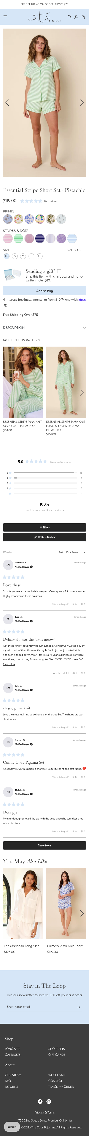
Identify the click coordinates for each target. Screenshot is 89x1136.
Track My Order (61, 1086)
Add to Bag (44, 291)
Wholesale (57, 1075)
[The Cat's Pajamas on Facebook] (40, 1101)
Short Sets (56, 1049)
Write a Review (51, 538)
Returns (11, 1086)
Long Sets (12, 1049)
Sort (61, 552)
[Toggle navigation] (5, 16)
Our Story (13, 1075)
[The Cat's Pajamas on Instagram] (48, 1101)
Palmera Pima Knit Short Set (67, 946)
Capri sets (13, 1054)
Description (14, 328)
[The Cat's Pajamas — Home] (44, 16)
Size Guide (74, 250)
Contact (55, 1081)
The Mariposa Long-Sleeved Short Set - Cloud (37, 946)
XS (6, 256)
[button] (69, 17)
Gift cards (56, 1054)
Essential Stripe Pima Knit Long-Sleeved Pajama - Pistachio (65, 426)
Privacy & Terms (45, 1112)
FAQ (8, 1081)
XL (39, 256)
